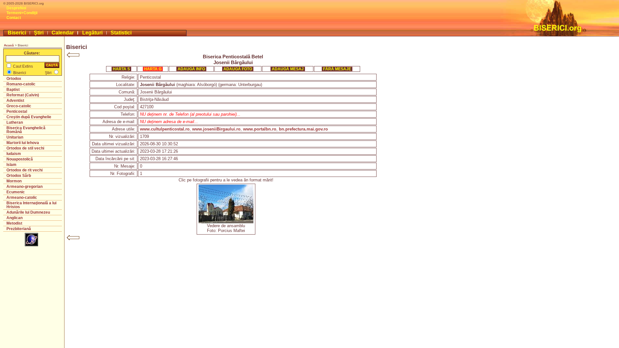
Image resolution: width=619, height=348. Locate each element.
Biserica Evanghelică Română (25, 130)
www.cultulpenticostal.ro (165, 129)
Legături (92, 32)
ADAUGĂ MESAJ (288, 69)
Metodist (14, 223)
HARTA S (121, 69)
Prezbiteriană (18, 229)
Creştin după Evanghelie (28, 117)
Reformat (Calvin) (22, 95)
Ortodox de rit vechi (24, 170)
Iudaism (13, 154)
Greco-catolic (18, 106)
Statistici (121, 32)
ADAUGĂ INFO (191, 69)
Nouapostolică (19, 159)
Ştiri (39, 32)
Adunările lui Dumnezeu (28, 212)
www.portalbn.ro (259, 129)
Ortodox (13, 79)
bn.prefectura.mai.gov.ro (303, 129)
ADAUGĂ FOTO (237, 69)
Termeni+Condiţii (21, 13)
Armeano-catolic (21, 197)
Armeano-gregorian (24, 186)
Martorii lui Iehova (22, 143)
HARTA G (152, 69)
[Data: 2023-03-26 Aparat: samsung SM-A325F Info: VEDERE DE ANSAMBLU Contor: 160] (226, 221)
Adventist (15, 100)
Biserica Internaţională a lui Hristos (31, 205)
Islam (11, 165)
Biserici (17, 32)
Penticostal (16, 111)
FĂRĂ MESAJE (337, 69)
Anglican (14, 218)
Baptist (13, 90)
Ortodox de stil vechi (25, 148)
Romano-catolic (20, 84)
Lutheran (14, 122)
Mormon (14, 181)
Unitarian (14, 137)
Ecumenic (15, 192)
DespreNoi (16, 8)
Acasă (9, 45)
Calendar (63, 32)
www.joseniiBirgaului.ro (216, 129)
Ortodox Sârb (18, 176)
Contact (13, 17)
